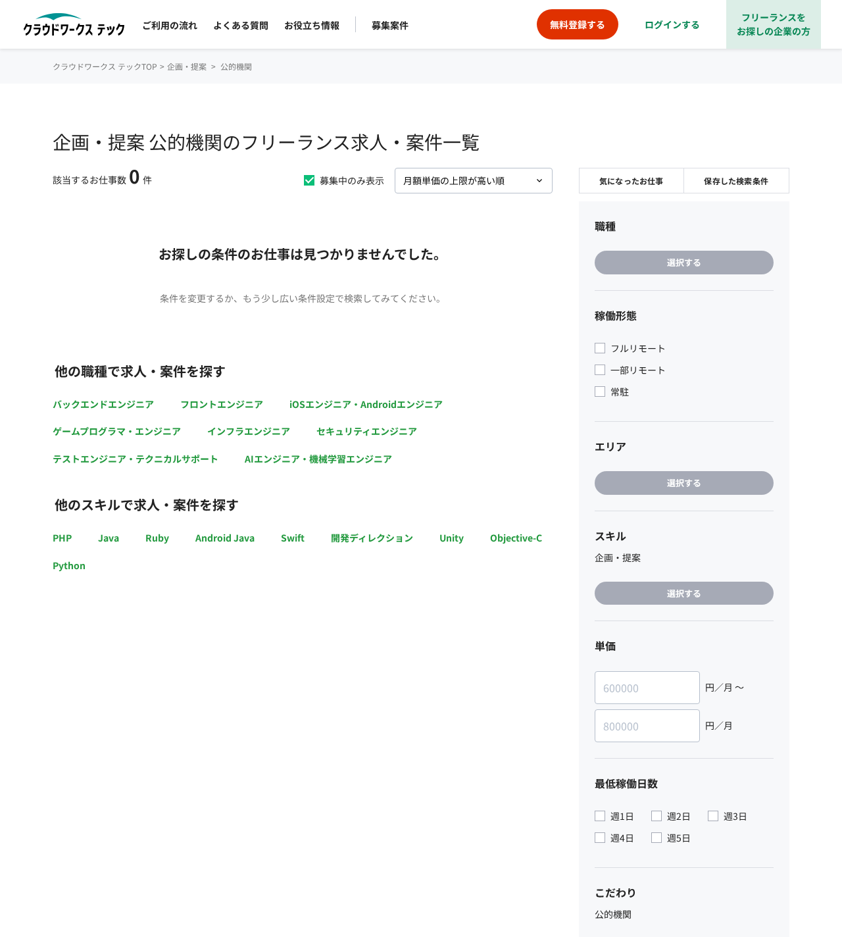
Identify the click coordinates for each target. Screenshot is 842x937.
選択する (684, 262)
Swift (293, 537)
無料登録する (577, 24)
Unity (451, 537)
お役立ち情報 (311, 25)
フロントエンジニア (221, 404)
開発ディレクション (372, 537)
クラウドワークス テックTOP (105, 66)
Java (108, 537)
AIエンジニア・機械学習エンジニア (318, 458)
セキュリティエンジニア (366, 431)
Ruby (157, 537)
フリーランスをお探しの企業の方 (773, 24)
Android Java (225, 537)
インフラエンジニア (248, 431)
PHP (62, 537)
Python (69, 565)
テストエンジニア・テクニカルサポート (135, 458)
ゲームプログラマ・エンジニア (117, 431)
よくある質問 (240, 25)
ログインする (672, 24)
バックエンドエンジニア (103, 404)
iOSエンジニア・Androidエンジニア (366, 404)
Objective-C (516, 537)
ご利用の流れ (169, 25)
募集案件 (390, 25)
